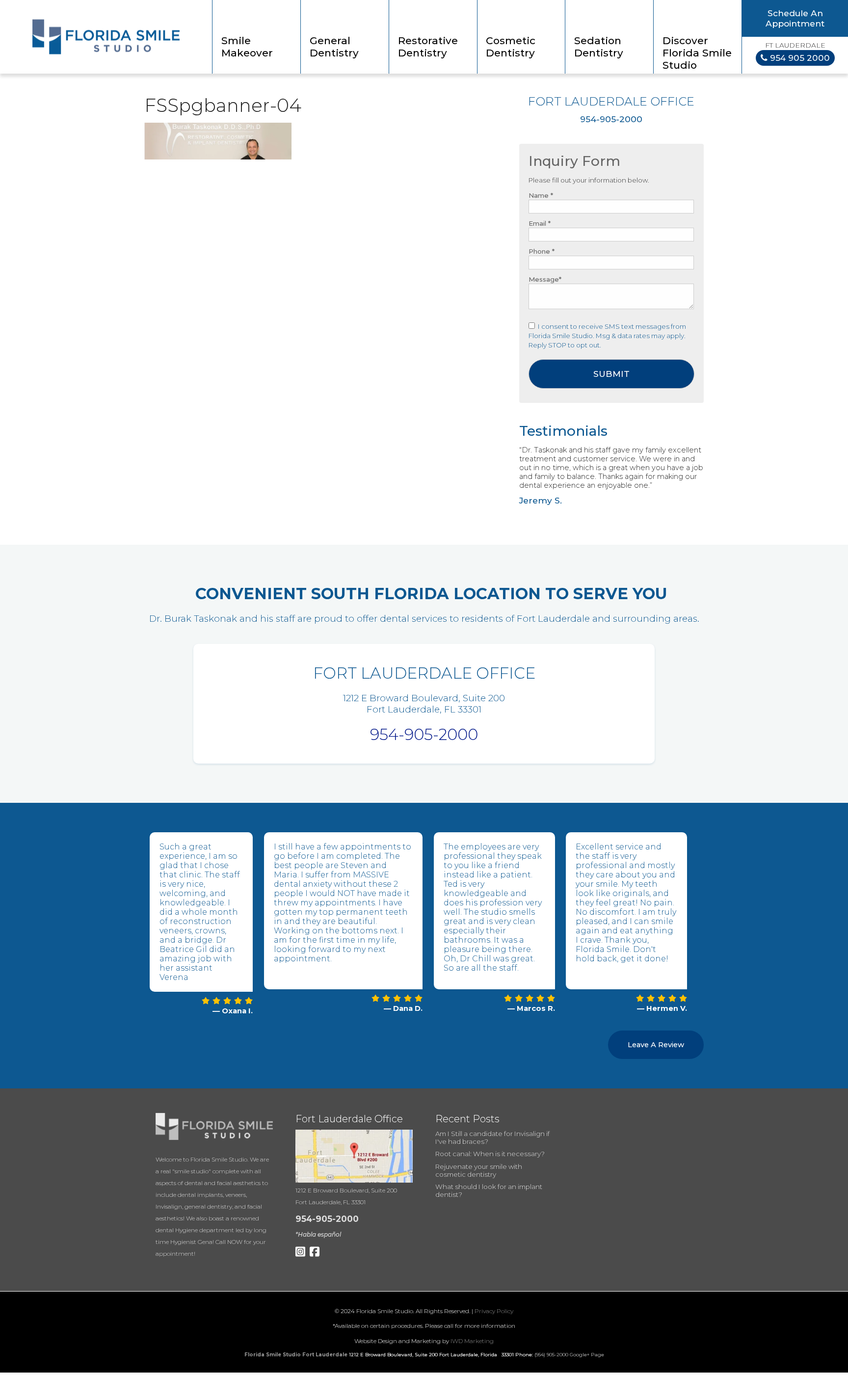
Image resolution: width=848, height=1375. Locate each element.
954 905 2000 (799, 58)
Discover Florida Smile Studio (697, 52)
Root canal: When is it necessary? (490, 1154)
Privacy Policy (494, 1311)
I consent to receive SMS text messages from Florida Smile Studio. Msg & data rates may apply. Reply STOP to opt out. (608, 335)
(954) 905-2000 (551, 1354)
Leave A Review (656, 1044)
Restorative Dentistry (428, 46)
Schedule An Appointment (795, 18)
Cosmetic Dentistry (510, 46)
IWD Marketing (472, 1341)
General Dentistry (334, 46)
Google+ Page (587, 1354)
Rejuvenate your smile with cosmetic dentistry (478, 1170)
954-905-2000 (424, 734)
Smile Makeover (247, 46)
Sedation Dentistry (598, 46)
